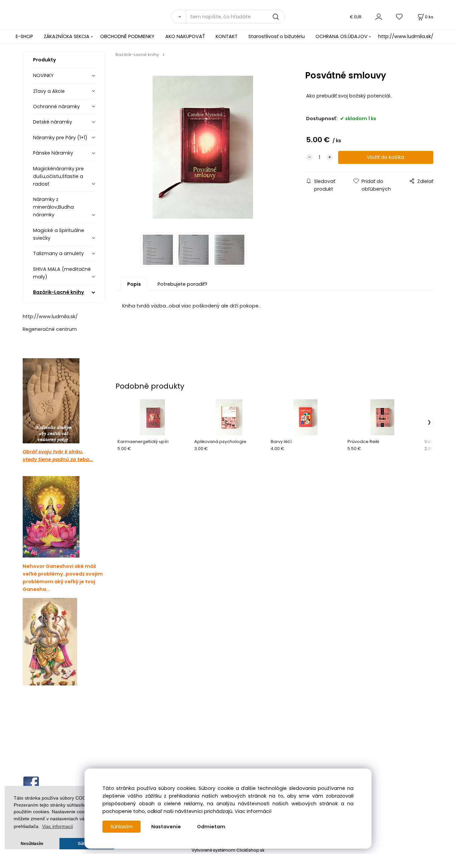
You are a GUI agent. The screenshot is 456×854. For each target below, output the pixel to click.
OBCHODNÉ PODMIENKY (127, 36)
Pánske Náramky (53, 153)
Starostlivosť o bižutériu (276, 36)
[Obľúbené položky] (399, 16)
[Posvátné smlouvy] (203, 147)
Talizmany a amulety (58, 253)
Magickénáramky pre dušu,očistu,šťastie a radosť (58, 176)
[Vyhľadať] (178, 16)
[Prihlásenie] (379, 16)
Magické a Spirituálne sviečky (58, 234)
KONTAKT (227, 36)
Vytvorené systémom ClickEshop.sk (228, 850)
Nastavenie (166, 826)
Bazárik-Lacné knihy (58, 292)
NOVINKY (43, 75)
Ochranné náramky (56, 106)
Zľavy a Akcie (49, 91)
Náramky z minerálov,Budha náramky (53, 207)
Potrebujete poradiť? (182, 284)
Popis (134, 284)
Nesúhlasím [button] (32, 843)
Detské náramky (52, 122)
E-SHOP (24, 36)
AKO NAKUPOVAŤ (185, 36)
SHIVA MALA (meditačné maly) (62, 273)
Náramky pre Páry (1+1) (60, 137)
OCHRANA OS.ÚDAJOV (341, 36)
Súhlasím (121, 826)
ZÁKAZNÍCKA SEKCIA (66, 36)
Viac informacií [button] (57, 826)
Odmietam (211, 826)
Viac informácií (253, 811)
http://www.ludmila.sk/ (405, 36)
